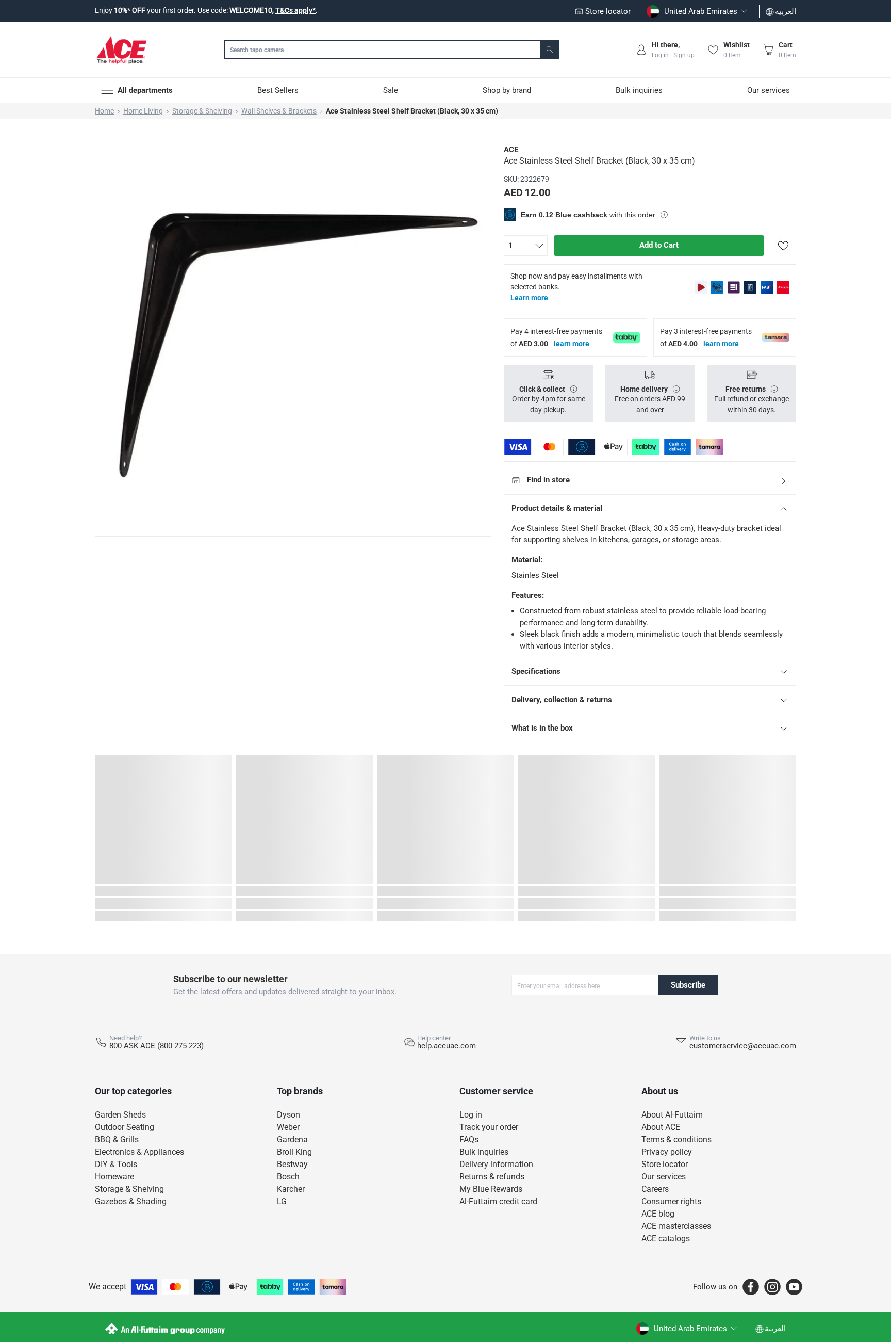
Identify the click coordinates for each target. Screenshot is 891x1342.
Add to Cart (659, 245)
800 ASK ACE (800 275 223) (156, 1045)
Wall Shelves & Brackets (279, 111)
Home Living (143, 111)
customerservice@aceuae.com (742, 1045)
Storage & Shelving (202, 111)
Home (104, 111)
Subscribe (688, 985)
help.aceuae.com (446, 1045)
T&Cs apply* (295, 10)
